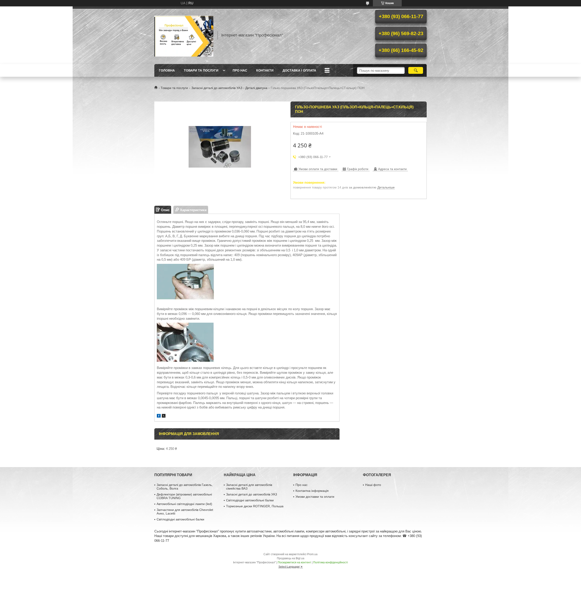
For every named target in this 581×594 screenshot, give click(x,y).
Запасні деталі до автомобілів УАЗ (216, 88)
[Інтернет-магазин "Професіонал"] (183, 35)
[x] (163, 416)
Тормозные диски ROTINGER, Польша (254, 506)
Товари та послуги (201, 70)
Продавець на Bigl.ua (290, 558)
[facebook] (159, 416)
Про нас (240, 70)
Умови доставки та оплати (314, 496)
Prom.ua (312, 554)
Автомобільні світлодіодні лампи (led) (184, 504)
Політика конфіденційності (330, 562)
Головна (167, 70)
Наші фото (373, 485)
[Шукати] (415, 70)
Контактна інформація (312, 491)
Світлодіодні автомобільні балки (180, 519)
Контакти (264, 70)
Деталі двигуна (256, 88)
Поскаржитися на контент (294, 562)
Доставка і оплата (299, 70)
